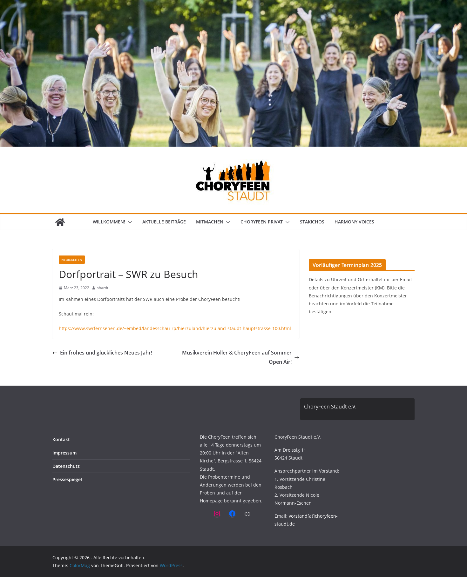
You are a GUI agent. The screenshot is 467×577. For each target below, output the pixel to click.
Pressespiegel (67, 479)
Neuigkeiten (71, 259)
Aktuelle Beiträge (164, 222)
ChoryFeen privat (261, 222)
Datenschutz (66, 466)
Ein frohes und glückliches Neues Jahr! (106, 352)
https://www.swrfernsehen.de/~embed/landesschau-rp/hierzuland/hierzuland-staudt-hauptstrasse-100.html (175, 328)
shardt (102, 287)
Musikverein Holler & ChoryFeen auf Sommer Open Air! (237, 357)
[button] (128, 222)
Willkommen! (109, 222)
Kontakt (61, 439)
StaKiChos (312, 222)
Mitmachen (209, 222)
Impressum (64, 453)
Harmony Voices (354, 222)
